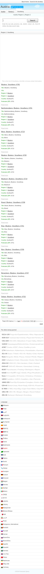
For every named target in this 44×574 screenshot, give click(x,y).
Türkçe (5, 557)
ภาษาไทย (6, 554)
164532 (4, 344)
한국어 (5, 498)
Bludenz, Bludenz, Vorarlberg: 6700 (14, 155)
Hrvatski (5, 435)
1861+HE (5, 392)
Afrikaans (6, 405)
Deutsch (5, 475)
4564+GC (5, 363)
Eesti (4, 455)
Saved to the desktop (36, 2)
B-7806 (4, 389)
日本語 (5, 494)
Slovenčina (6, 537)
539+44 (4, 385)
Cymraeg (5, 567)
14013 (4, 379)
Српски (5, 534)
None (4, 357)
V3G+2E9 (5, 341)
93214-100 (6, 334)
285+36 (4, 395)
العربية (5, 412)
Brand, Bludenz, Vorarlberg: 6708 (13, 202)
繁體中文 (5, 432)
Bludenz (10, 93)
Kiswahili (5, 547)
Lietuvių (5, 504)
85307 (4, 369)
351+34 (4, 354)
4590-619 (5, 338)
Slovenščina (6, 541)
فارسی (5, 517)
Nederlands (6, 445)
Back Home (25, 2)
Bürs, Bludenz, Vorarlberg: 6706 (12, 249)
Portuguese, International (10, 524)
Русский (5, 531)
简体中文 (5, 428)
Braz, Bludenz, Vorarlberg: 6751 (12, 226)
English (5, 448)
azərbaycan (6, 418)
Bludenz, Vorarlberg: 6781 (10, 84)
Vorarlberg (11, 96)
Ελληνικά (5, 478)
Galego (5, 468)
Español (5, 544)
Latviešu (5, 501)
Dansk (5, 442)
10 (34, 321)
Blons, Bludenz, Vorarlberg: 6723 (13, 132)
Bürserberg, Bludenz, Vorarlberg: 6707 (15, 273)
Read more (4, 105)
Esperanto (6, 451)
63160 (4, 373)
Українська (6, 560)
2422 (3, 360)
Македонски (6, 508)
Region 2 (28, 15)
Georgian (6, 471)
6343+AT (5, 366)
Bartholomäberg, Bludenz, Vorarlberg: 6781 (16, 108)
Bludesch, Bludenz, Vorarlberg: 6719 (14, 179)
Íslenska (5, 484)
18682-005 (6, 382)
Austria (5, 6)
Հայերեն (6, 415)
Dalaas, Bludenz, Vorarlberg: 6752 (13, 296)
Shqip (4, 408)
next (41, 324)
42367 (4, 347)
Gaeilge (5, 488)
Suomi (5, 461)
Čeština (5, 438)
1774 (3, 350)
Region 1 (11, 11)
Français (5, 465)
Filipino (5, 458)
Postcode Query (18, 7)
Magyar (5, 481)
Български (6, 422)
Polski (5, 521)
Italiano (5, 491)
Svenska (5, 550)
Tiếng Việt (6, 564)
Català (5, 425)
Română (5, 527)
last (18, 321)
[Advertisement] (22, 56)
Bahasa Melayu (7, 511)
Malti (4, 514)
